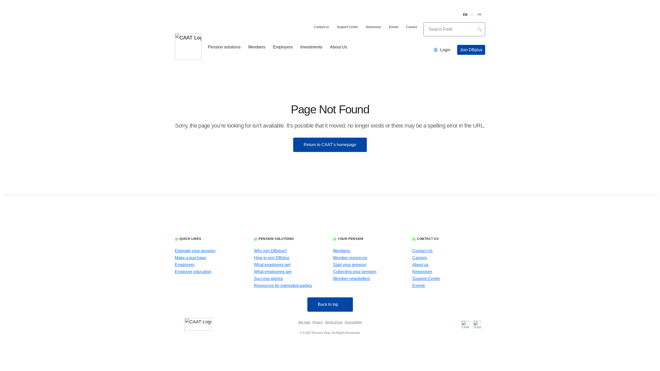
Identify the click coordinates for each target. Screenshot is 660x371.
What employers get (272, 265)
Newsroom (373, 27)
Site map (304, 322)
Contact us (321, 27)
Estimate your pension (195, 251)
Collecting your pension (354, 271)
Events (393, 27)
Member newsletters (351, 278)
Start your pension (349, 265)
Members (256, 47)
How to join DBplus (271, 258)
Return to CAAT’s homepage (330, 144)
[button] (479, 29)
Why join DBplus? (270, 251)
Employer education (193, 271)
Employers (283, 47)
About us (420, 265)
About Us (338, 47)
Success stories (268, 278)
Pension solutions (224, 47)
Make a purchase (190, 258)
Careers (411, 27)
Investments (311, 47)
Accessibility (353, 322)
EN (465, 14)
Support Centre (347, 27)
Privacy (317, 322)
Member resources (350, 258)
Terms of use (334, 322)
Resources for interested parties (283, 285)
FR (479, 14)
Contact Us (422, 251)
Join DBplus (471, 50)
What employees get (272, 271)
